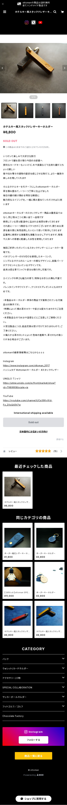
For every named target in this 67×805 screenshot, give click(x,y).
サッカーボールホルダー (14, 697)
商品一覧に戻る (33, 755)
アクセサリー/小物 (11, 678)
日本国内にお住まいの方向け (33, 431)
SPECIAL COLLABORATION (17, 687)
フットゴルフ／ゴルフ (12, 706)
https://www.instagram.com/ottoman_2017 (26, 365)
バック (5, 659)
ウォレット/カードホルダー (15, 668)
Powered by (30, 775)
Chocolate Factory (13, 716)
